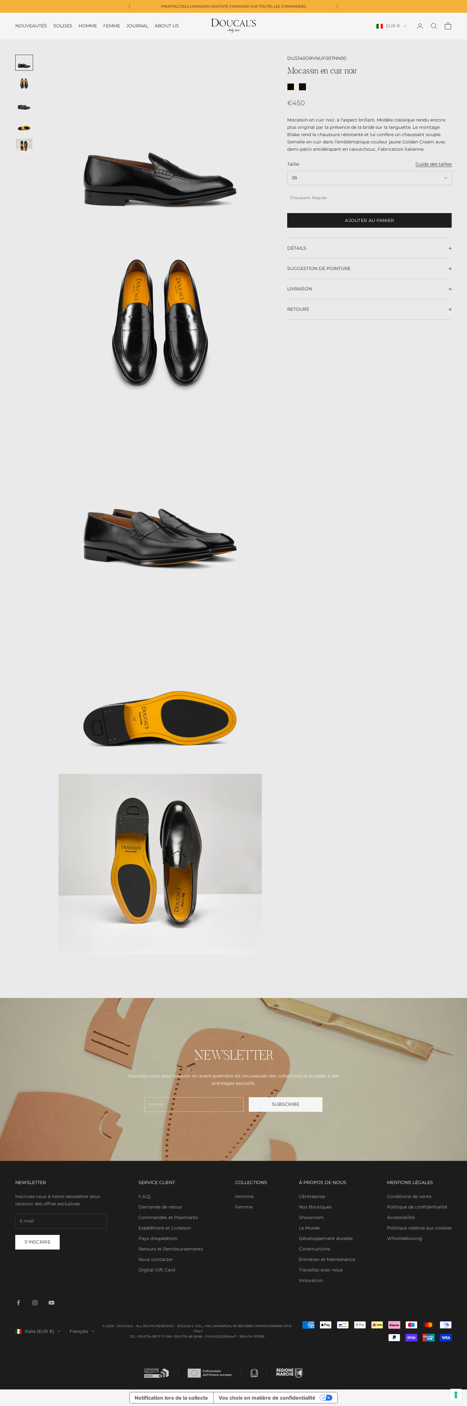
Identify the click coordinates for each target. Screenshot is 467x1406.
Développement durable (326, 1238)
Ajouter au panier (369, 220)
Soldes (62, 26)
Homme (87, 26)
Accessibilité (401, 1217)
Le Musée (309, 1228)
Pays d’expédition (158, 1238)
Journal (137, 26)
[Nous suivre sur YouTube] (51, 1302)
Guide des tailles (434, 164)
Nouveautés (31, 26)
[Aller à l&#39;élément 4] (24, 125)
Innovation (311, 1280)
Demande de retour (160, 1207)
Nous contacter (156, 1259)
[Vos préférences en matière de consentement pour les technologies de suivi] (456, 1395)
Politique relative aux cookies (419, 1228)
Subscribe (286, 1104)
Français (79, 1331)
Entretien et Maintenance (327, 1259)
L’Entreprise (312, 1196)
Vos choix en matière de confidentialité (267, 1398)
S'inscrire (37, 1242)
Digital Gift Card (157, 1270)
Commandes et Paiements (168, 1217)
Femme (111, 26)
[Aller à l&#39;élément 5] (24, 146)
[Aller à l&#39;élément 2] (24, 84)
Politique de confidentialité (417, 1207)
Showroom (311, 1217)
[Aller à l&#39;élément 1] (24, 63)
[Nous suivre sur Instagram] (35, 1302)
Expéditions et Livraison (165, 1228)
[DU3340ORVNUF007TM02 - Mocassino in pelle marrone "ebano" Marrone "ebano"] (302, 86)
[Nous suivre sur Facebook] (18, 1302)
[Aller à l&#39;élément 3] (24, 104)
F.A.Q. (145, 1196)
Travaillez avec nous (321, 1270)
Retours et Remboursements (171, 1249)
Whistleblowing (404, 1238)
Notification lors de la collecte (171, 1398)
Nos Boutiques (315, 1207)
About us (167, 26)
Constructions (314, 1249)
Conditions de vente (409, 1196)
